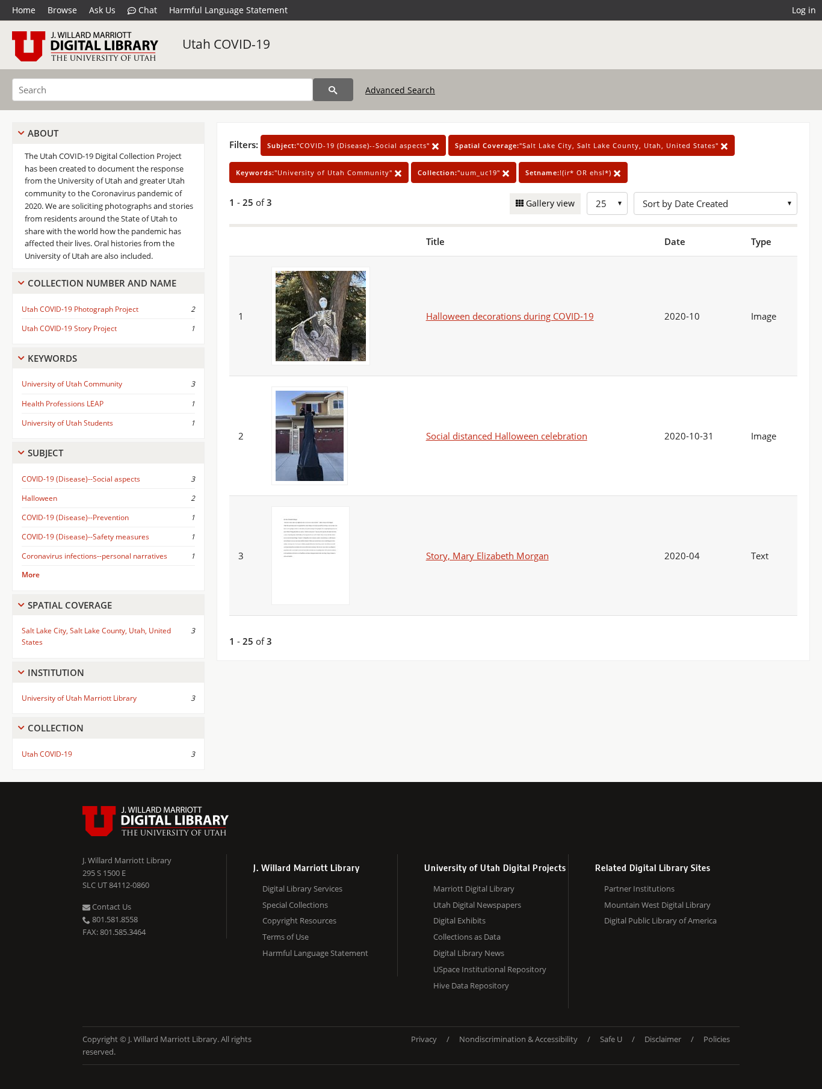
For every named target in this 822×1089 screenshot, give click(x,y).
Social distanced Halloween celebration (506, 436)
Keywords (52, 358)
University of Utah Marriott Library (79, 698)
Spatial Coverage (70, 605)
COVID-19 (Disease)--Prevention (75, 517)
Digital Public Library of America (660, 920)
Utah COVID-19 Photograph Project (80, 309)
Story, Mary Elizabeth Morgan (487, 556)
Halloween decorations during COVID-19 (510, 316)
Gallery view (549, 203)
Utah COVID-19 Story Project (69, 328)
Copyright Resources (299, 920)
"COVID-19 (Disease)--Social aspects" (349, 145)
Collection (56, 728)
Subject (45, 453)
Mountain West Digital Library (657, 904)
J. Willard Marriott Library (127, 860)
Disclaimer (662, 1039)
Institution (56, 672)
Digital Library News (468, 953)
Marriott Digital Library (474, 888)
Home (24, 10)
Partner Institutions (639, 888)
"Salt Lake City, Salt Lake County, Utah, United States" (588, 145)
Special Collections (295, 904)
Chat (146, 10)
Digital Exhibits (459, 920)
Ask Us (102, 10)
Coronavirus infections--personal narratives (94, 556)
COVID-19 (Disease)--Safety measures (85, 537)
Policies (716, 1039)
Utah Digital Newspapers (477, 904)
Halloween (39, 498)
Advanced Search (400, 90)
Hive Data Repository (471, 985)
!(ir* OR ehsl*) (569, 172)
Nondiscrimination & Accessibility (518, 1039)
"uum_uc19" (460, 172)
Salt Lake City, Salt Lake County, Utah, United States (96, 636)
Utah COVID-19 (226, 44)
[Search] (333, 89)
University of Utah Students (67, 423)
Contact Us (110, 906)
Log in (804, 10)
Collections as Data (467, 936)
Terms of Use (285, 936)
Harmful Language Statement (228, 10)
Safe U (611, 1039)
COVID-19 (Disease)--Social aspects (81, 479)
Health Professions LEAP (63, 404)
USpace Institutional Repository (489, 969)
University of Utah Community (72, 384)
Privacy (424, 1039)
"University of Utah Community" (315, 172)
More (31, 574)
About (43, 133)
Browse (62, 10)
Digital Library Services (302, 888)
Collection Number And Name (102, 283)
